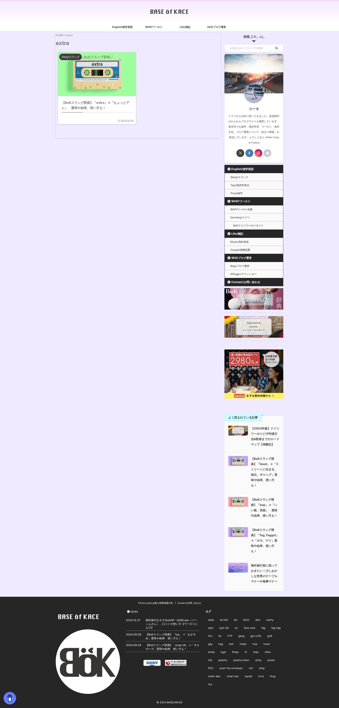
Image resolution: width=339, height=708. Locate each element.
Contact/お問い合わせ (245, 282)
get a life (256, 635)
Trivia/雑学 (236, 193)
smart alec (214, 676)
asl (235, 619)
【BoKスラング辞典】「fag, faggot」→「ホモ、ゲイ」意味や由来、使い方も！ (265, 540)
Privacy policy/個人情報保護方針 (155, 602)
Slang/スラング (239, 177)
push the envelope (231, 668)
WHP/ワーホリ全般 (241, 209)
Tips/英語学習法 (239, 185)
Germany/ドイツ (240, 217)
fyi (219, 635)
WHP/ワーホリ (153, 27)
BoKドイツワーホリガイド (248, 225)
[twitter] (240, 153)
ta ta (261, 676)
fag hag (276, 627)
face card (249, 627)
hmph (243, 643)
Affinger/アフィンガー (243, 274)
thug (272, 676)
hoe (255, 643)
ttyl (210, 684)
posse (271, 660)
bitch (246, 619)
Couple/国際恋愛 (240, 249)
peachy (222, 660)
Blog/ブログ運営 (239, 266)
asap (211, 619)
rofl (251, 668)
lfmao (235, 652)
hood (266, 643)
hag (220, 643)
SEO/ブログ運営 (216, 27)
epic (210, 627)
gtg (210, 643)
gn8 (269, 635)
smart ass (233, 676)
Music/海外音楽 (239, 241)
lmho (268, 652)
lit (246, 652)
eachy (269, 619)
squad (248, 676)
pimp (258, 660)
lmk (210, 660)
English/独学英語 (122, 27)
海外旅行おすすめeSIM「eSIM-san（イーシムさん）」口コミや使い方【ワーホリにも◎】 (172, 623)
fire (210, 635)
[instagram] (258, 153)
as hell (224, 619)
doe (257, 619)
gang (241, 635)
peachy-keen (241, 660)
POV (210, 668)
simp (262, 668)
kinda (211, 652)
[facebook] (249, 153)
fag (263, 627)
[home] (267, 153)
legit (223, 652)
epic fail (224, 627)
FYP (229, 635)
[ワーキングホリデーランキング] (176, 663)
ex (236, 627)
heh (231, 643)
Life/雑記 (185, 27)
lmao (256, 652)
